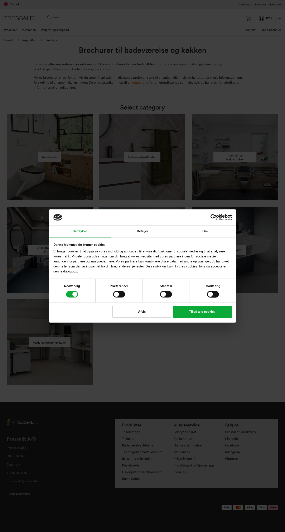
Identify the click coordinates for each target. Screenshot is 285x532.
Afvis (142, 311)
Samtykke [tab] (80, 231)
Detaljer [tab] (142, 231)
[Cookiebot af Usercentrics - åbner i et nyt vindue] (213, 217)
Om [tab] (205, 231)
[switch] (119, 294)
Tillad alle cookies (202, 311)
